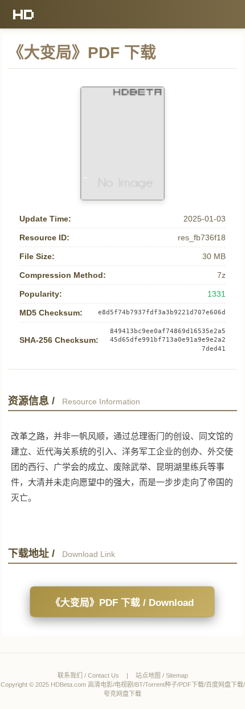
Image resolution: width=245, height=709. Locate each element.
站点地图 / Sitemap (162, 675)
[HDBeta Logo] (23, 14)
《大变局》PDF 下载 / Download (122, 602)
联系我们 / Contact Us (88, 675)
